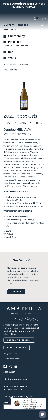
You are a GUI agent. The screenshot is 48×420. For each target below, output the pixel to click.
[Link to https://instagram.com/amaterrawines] (10, 366)
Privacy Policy (10, 354)
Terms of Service (11, 359)
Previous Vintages (12, 70)
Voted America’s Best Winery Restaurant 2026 (24, 5)
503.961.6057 (9, 372)
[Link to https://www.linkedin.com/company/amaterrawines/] (15, 366)
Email (6, 403)
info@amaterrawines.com (15, 379)
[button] (24, 36)
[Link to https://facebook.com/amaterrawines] (5, 366)
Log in (43, 18)
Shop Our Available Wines (15, 64)
